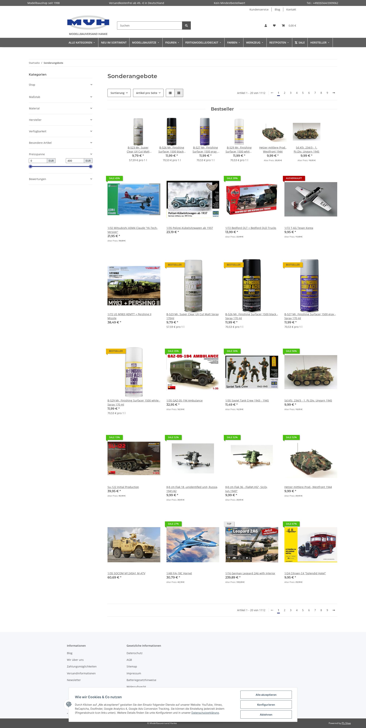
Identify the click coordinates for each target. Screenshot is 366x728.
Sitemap (132, 666)
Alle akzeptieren (266, 694)
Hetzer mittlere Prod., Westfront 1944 (308, 487)
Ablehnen (266, 714)
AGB (129, 660)
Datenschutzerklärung (205, 712)
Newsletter (74, 680)
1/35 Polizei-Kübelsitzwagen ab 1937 (189, 228)
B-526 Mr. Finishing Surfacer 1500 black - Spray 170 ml (251, 316)
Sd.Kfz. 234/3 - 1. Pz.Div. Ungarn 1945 (308, 400)
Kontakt (291, 9)
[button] (266, 25)
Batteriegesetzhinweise (141, 680)
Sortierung (117, 93)
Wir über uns (75, 660)
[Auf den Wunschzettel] (154, 179)
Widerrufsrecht (136, 686)
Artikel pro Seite (146, 93)
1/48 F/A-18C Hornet (179, 573)
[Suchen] (186, 25)
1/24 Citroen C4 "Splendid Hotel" (305, 573)
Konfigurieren (266, 704)
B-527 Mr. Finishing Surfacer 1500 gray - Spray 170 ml (310, 316)
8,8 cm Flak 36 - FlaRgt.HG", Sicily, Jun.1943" (246, 489)
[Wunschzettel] (274, 25)
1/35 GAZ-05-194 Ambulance (184, 400)
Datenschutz (135, 653)
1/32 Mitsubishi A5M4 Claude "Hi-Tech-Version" (133, 230)
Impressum (134, 673)
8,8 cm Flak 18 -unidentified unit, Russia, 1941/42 (192, 489)
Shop (32, 84)
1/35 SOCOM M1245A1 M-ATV (126, 573)
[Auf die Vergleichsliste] (144, 179)
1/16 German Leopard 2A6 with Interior (250, 573)
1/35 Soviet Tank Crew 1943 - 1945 (247, 400)
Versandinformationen (81, 673)
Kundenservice (259, 9)
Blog (277, 9)
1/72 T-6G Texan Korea (298, 228)
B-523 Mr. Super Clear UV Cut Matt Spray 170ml (192, 316)
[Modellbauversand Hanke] (88, 22)
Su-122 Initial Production (123, 487)
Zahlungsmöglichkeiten (82, 666)
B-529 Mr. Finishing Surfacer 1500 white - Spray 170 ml (134, 402)
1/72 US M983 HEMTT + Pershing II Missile (129, 316)
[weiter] (333, 93)
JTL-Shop (346, 723)
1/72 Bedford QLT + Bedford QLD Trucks (250, 228)
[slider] (30, 167)
